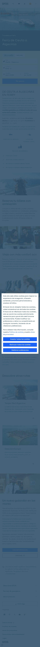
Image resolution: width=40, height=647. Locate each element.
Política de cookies (16, 332)
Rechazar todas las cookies (20, 345)
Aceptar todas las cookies (20, 339)
